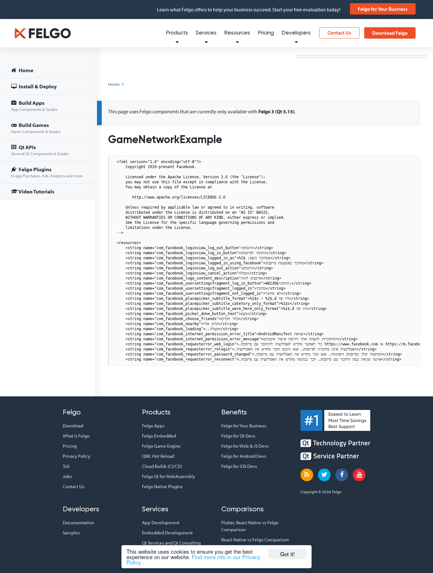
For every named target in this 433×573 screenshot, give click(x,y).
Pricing (266, 33)
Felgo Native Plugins (162, 486)
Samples (71, 533)
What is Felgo (76, 436)
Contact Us (339, 32)
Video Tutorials (36, 191)
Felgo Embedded (159, 436)
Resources (237, 33)
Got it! (287, 554)
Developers (296, 33)
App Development (160, 522)
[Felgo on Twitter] (324, 475)
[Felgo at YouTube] (359, 475)
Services (206, 33)
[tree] (47, 132)
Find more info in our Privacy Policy (193, 559)
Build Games (36, 128)
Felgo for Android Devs (243, 456)
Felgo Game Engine (161, 446)
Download (73, 426)
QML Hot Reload (158, 456)
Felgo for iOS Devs (239, 466)
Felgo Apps (153, 426)
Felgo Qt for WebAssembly (168, 476)
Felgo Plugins (47, 172)
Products (177, 33)
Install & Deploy (37, 86)
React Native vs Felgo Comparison (255, 540)
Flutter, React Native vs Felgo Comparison (249, 525)
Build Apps (34, 105)
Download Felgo (390, 33)
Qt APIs (40, 150)
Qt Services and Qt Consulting (171, 543)
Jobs (67, 476)
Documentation (78, 522)
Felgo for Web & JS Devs (244, 446)
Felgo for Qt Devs (238, 436)
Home (25, 70)
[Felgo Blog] (307, 475)
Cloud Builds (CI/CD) (162, 466)
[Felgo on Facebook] (341, 475)
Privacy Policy (76, 456)
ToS (66, 466)
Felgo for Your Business (383, 9)
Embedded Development (167, 533)
